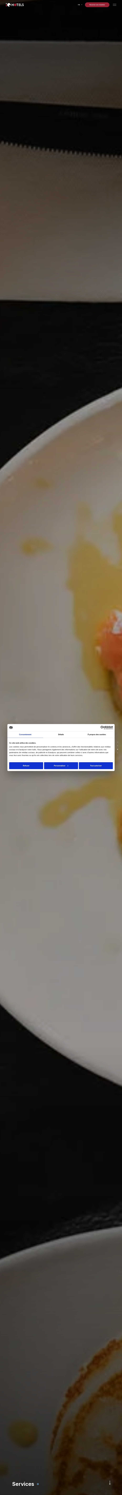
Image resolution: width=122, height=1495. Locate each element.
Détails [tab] (61, 734)
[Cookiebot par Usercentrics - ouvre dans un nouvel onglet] (102, 727)
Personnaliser (59, 766)
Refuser (26, 766)
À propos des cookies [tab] (97, 734)
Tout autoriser (96, 766)
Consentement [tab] (25, 734)
